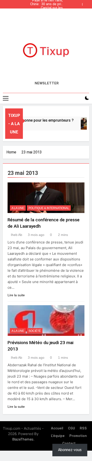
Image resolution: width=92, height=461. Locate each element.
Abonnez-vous (70, 450)
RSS (83, 428)
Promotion (78, 436)
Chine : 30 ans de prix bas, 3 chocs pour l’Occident (46, 4)
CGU (71, 428)
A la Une (18, 208)
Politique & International (49, 208)
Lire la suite (16, 295)
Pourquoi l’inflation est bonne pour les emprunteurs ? (48, 12)
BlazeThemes (22, 439)
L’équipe (58, 436)
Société (35, 331)
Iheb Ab (16, 235)
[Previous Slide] (79, 3)
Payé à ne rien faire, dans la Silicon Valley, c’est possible (46, 15)
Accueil (57, 428)
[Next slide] (86, 3)
